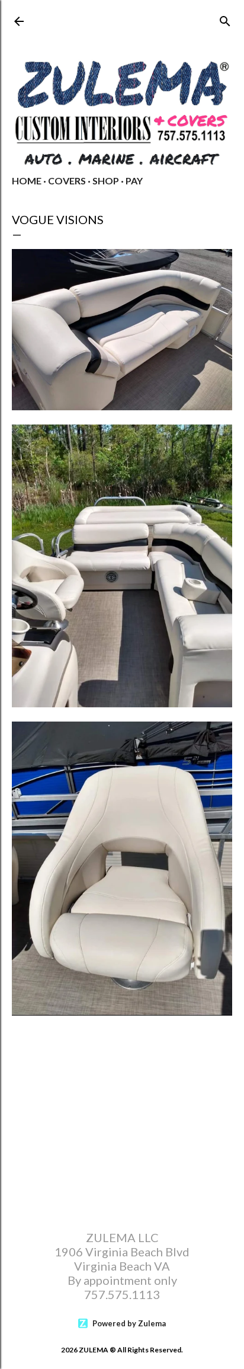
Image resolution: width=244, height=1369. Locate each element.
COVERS (67, 180)
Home (26, 180)
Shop (105, 180)
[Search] (225, 18)
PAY (134, 180)
